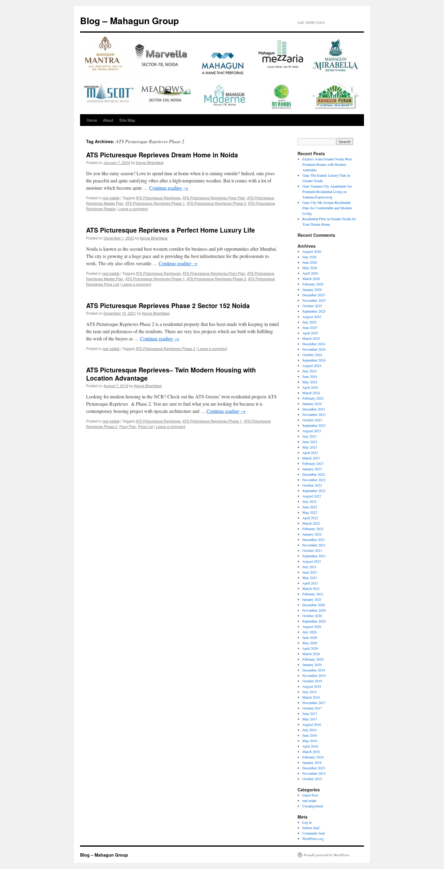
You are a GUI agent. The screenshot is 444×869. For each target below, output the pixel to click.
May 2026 (309, 267)
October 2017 (312, 708)
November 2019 (314, 675)
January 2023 (312, 468)
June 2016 (309, 735)
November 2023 (314, 414)
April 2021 (310, 583)
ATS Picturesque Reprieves (158, 197)
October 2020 (312, 615)
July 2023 (309, 436)
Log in (307, 822)
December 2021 (313, 539)
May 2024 (309, 381)
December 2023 (313, 409)
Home (92, 120)
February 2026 (312, 284)
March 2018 (311, 697)
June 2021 (309, 572)
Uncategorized (312, 805)
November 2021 (314, 544)
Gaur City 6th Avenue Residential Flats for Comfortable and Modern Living (327, 208)
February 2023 (312, 463)
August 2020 (311, 626)
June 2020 (309, 637)
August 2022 (311, 496)
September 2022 (314, 490)
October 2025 (312, 305)
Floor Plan (127, 426)
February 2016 (312, 757)
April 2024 (310, 387)
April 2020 (310, 648)
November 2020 (314, 610)
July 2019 (309, 691)
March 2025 (311, 338)
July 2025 (309, 322)
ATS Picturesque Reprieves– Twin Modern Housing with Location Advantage (171, 373)
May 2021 (309, 577)
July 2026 (309, 256)
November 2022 (314, 479)
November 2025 (314, 300)
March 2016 (311, 751)
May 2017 (309, 718)
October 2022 (312, 485)
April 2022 (310, 517)
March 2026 (311, 278)
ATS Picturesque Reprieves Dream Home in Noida (162, 154)
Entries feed (310, 827)
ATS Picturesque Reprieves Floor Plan (213, 197)
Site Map (127, 120)
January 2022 (312, 534)
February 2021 (312, 593)
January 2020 (312, 664)
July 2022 (309, 501)
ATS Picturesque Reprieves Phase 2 (216, 203)
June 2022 (309, 506)
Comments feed (313, 833)
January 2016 (312, 762)
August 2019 (311, 686)
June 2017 (309, 713)
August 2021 (311, 561)
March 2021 (311, 588)
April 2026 (310, 273)
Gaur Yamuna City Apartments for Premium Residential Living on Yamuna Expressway (327, 191)
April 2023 (310, 452)
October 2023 (312, 419)
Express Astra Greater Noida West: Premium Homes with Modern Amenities (327, 164)
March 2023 (311, 457)
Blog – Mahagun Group (129, 20)
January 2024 (312, 403)
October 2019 (312, 680)
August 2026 (311, 251)
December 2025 (313, 294)
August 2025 (311, 316)
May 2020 (309, 642)
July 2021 (309, 566)
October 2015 (312, 778)
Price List (145, 426)
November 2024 (314, 349)
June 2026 (309, 262)
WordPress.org (313, 838)
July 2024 (309, 371)
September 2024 (314, 360)
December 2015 (313, 767)
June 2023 (309, 441)
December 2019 (313, 670)
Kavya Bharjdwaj (150, 162)
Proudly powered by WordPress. (327, 854)
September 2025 (314, 311)
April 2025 (310, 332)
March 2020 (311, 653)
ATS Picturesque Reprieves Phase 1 (155, 203)
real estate (111, 197)
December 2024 (313, 343)
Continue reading (168, 188)
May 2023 (309, 447)
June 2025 (309, 327)
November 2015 (314, 773)
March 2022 (311, 523)
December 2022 (313, 474)
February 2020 (312, 659)
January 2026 (312, 289)
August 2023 (311, 430)
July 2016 (309, 729)
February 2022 (312, 528)
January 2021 (312, 599)
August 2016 (311, 724)
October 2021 (312, 550)
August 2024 (311, 365)
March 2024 (311, 392)
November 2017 (314, 702)
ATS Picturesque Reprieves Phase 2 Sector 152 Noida (168, 305)
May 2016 (309, 740)
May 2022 (309, 512)
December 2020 (313, 604)
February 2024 (312, 398)
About (108, 120)
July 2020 (309, 631)
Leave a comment (133, 208)
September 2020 (314, 621)
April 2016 (310, 746)
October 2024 (312, 354)
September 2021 (314, 555)
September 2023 (314, 425)
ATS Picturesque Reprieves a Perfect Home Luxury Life (170, 229)
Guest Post (310, 795)
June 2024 (309, 376)
